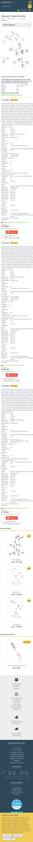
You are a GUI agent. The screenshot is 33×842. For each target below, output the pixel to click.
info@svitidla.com (17, 752)
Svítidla (3, 18)
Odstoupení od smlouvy (16, 762)
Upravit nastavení (9, 838)
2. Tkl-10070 (5, 243)
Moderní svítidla (11, 18)
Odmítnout (18, 835)
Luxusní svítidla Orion (16, 792)
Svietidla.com (16, 794)
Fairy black (16, 624)
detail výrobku (14, 100)
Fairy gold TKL (16, 592)
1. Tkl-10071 (5, 100)
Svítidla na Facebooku (18, 754)
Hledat (30, 6)
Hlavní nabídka (22, 18)
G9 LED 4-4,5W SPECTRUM (16, 666)
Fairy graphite (16, 560)
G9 (17, 88)
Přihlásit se (23, 10)
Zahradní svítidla (16, 790)
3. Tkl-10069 (5, 386)
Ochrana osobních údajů (16, 758)
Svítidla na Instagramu (16, 756)
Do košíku (13, 232)
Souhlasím (7, 835)
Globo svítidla (16, 788)
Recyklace (16, 760)
